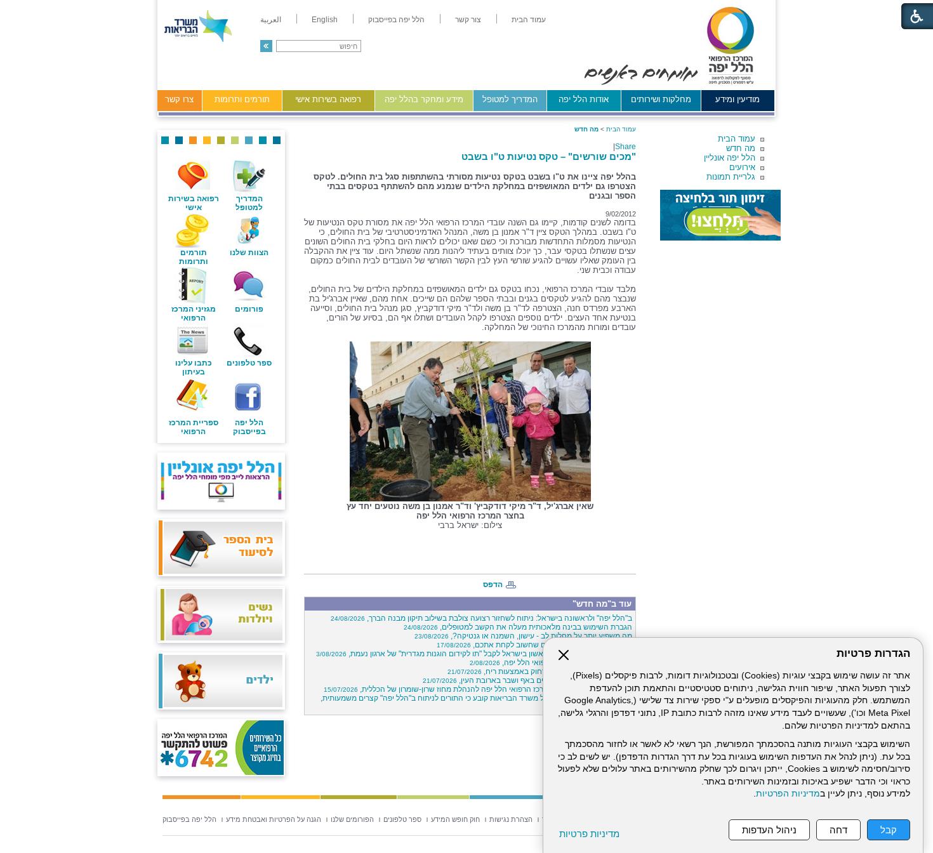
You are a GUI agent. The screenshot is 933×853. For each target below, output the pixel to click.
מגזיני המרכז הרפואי (193, 313)
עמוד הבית (736, 138)
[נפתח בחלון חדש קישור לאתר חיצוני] (720, 215)
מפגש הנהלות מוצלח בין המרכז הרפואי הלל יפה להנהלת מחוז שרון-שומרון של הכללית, (478, 689)
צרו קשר (179, 99)
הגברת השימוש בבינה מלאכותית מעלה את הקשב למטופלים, (518, 627)
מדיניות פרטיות (589, 833)
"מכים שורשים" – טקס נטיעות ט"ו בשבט (548, 156)
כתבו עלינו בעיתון (193, 367)
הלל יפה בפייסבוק (249, 427)
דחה (838, 829)
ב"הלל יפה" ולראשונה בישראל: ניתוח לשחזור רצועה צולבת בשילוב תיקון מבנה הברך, (481, 618)
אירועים (742, 167)
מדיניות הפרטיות (788, 793)
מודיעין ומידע (737, 99)
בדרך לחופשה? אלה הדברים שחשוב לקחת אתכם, (534, 644)
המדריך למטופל (510, 99)
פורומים (249, 309)
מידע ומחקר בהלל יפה (424, 99)
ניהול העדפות (769, 829)
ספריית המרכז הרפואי (193, 427)
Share (625, 146)
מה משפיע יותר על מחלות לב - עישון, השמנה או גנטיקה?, (523, 635)
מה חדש (740, 148)
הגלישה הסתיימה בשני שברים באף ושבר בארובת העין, (527, 680)
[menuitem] (529, 19)
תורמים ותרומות (242, 99)
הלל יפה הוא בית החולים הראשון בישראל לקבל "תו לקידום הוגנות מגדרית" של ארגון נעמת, (474, 653)
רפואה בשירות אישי (328, 99)
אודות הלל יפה (584, 99)
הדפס (493, 584)
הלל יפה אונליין (729, 157)
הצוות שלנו (249, 252)
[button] (266, 46)
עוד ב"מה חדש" (602, 604)
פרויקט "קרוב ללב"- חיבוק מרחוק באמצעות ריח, (539, 671)
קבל (888, 829)
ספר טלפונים (249, 363)
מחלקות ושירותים (661, 99)
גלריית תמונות (730, 177)
